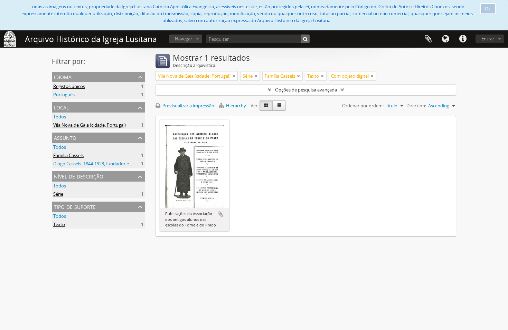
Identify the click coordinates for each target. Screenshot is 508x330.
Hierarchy (236, 106)
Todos (59, 117)
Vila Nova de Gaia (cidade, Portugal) (89, 125)
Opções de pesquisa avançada (306, 90)
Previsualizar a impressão (187, 106)
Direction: (416, 106)
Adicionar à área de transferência (220, 214)
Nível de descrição (78, 176)
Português (64, 94)
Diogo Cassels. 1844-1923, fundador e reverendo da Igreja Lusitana (121, 164)
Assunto (65, 137)
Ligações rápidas (462, 39)
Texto (59, 224)
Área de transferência (428, 39)
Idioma (445, 39)
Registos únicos (69, 86)
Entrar (487, 39)
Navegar (183, 39)
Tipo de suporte (75, 206)
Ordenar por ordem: (363, 106)
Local (61, 106)
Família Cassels (68, 155)
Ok (488, 9)
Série (58, 194)
